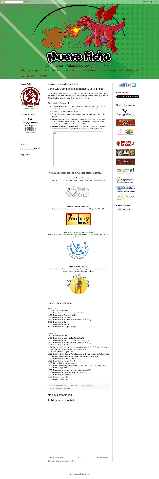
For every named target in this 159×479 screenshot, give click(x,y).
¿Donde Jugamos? (111, 70)
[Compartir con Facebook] (90, 385)
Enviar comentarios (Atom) (66, 461)
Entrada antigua (102, 457)
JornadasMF (28, 76)
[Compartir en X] (88, 385)
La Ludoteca (89, 70)
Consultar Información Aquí (95, 180)
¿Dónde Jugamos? (30, 108)
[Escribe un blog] (85, 385)
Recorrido (132, 70)
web (87, 178)
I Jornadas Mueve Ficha (62, 388)
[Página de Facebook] (125, 86)
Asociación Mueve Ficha (64, 385)
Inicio (80, 457)
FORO (43, 76)
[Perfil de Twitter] (121, 86)
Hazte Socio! (71, 70)
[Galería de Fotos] (129, 86)
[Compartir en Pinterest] (92, 385)
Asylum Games (78, 237)
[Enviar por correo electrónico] (83, 385)
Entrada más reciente (55, 457)
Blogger (86, 474)
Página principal (30, 70)
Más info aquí (30, 132)
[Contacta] (134, 86)
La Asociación (51, 70)
